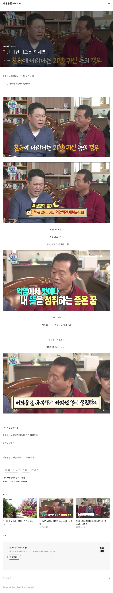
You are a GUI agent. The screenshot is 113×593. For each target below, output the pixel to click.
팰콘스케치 (7, 583)
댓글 (4, 535)
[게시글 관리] (16, 470)
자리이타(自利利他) (12, 3)
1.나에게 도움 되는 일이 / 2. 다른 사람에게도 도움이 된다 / (31, 551)
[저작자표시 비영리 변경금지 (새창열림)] (35, 470)
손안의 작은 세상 (9, 587)
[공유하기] (13, 470)
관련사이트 (7, 578)
